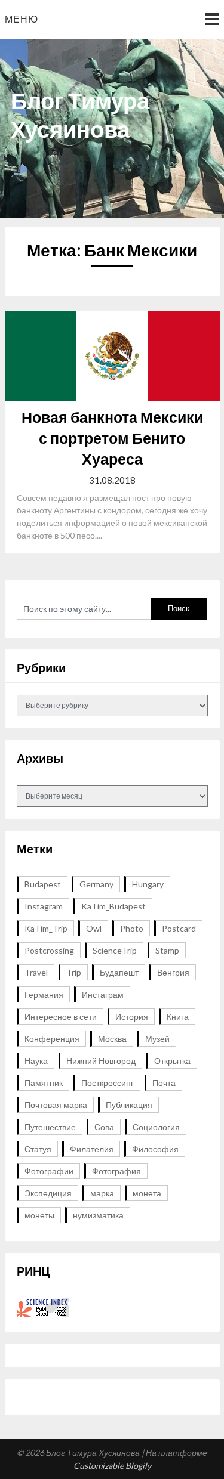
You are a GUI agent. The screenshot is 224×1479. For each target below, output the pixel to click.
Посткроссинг (107, 1083)
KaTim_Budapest (113, 906)
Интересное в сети (60, 1016)
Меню (21, 18)
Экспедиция (48, 1193)
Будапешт (119, 972)
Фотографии (48, 1171)
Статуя (37, 1149)
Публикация (129, 1105)
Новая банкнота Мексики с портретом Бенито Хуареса (112, 438)
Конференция (51, 1039)
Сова (104, 1127)
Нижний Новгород (101, 1061)
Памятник (43, 1083)
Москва (112, 1039)
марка (102, 1193)
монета (147, 1193)
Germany (96, 884)
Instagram (43, 906)
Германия (43, 994)
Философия (155, 1149)
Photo (131, 928)
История (131, 1016)
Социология (156, 1127)
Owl (94, 928)
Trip (73, 972)
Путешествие (50, 1127)
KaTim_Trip (45, 928)
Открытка (172, 1061)
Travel (36, 972)
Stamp (167, 950)
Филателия (91, 1149)
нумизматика (98, 1215)
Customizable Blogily (112, 1466)
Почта (164, 1083)
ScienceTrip (115, 950)
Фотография (116, 1171)
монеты (39, 1215)
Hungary (148, 884)
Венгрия (173, 972)
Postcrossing (49, 950)
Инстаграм (103, 994)
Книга (178, 1016)
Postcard (179, 928)
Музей (157, 1039)
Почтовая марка (55, 1105)
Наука (36, 1061)
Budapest (42, 884)
